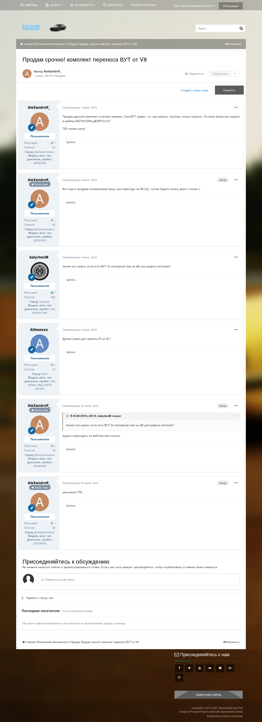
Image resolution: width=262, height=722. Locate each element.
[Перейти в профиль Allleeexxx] (39, 343)
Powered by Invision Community (225, 716)
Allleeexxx (39, 329)
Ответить (229, 90)
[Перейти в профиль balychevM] (39, 271)
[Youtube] (199, 668)
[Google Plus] (230, 668)
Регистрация (230, 6)
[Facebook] (179, 668)
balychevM (38, 257)
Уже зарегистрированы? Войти (193, 6)
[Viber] (220, 668)
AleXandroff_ (53, 71)
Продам (60, 75)
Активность (83, 5)
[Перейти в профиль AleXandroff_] (27, 73)
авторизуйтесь (143, 567)
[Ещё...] (236, 107)
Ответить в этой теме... (60, 579)
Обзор (54, 5)
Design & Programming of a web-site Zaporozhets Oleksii (211, 711)
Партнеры (115, 5)
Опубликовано (79, 107)
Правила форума (143, 5)
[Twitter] (189, 668)
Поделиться (195, 74)
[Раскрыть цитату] (68, 416)
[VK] (210, 668)
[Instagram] (179, 678)
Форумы (31, 5)
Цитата (70, 142)
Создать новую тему (194, 90)
